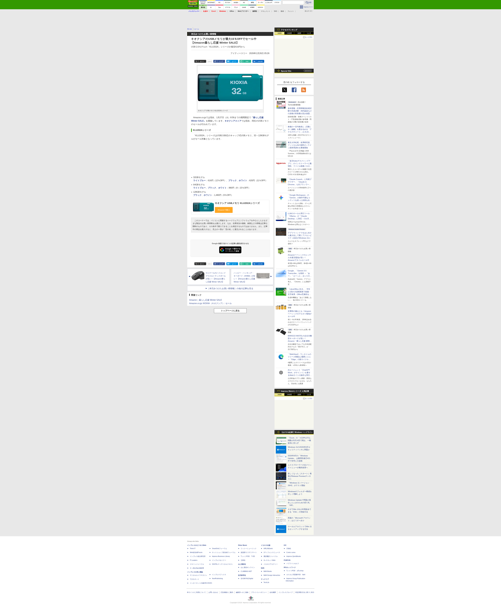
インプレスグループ (286, 592)
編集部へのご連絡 (242, 592)
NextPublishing (217, 578)
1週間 (299, 33)
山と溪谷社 (242, 564)
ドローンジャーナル (197, 564)
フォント (291, 11)
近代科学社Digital (247, 578)
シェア (221, 61)
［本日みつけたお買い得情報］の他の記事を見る (230, 288)
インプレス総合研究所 (197, 556)
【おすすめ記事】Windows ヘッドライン (297, 432)
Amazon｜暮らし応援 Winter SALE (205, 300)
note (247, 61)
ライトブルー (199, 180)
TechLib (266, 582)
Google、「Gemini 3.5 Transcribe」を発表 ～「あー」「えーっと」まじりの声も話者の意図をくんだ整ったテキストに (300, 276)
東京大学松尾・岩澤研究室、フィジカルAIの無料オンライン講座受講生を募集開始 (300, 145)
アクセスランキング (289, 30)
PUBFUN (287, 560)
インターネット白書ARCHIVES (201, 583)
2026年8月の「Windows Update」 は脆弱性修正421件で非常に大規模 (299, 458)
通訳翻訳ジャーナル (271, 556)
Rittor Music (242, 545)
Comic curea (290, 552)
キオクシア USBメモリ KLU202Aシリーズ (237, 203)
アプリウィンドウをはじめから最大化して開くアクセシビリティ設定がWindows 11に (300, 235)
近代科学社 (242, 575)
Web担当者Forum (196, 552)
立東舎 (243, 560)
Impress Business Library (221, 556)
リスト (209, 61)
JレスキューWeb (269, 560)
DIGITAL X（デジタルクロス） (222, 564)
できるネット (194, 579)
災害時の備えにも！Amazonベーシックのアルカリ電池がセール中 (300, 313)
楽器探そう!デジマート (249, 552)
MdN (262, 568)
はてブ (234, 61)
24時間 (289, 33)
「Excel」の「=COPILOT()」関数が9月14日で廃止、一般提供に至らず (300, 440)
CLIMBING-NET (246, 571)
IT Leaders (193, 560)
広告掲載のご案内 (227, 592)
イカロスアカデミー (271, 564)
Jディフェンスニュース (272, 552)
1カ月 (309, 33)
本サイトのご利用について (196, 592)
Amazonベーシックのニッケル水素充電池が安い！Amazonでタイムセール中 (299, 257)
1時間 (280, 33)
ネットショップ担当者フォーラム (223, 552)
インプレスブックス (219, 575)
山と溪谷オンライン (248, 567)
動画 (282, 11)
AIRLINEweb (268, 548)
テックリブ (265, 579)
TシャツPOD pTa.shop (294, 571)
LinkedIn (260, 61)
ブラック (232, 180)
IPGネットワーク (290, 567)
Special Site (286, 71)
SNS (275, 11)
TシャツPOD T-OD (248, 556)
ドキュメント (265, 11)
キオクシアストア (233, 121)
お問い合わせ (213, 592)
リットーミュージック (248, 548)
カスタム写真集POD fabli (295, 575)
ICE (285, 545)
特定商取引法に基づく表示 (304, 592)
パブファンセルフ (292, 563)
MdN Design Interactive (272, 575)
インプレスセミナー (219, 560)
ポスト (202, 61)
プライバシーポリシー (259, 592)
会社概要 (273, 592)
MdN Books (268, 571)
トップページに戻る (230, 311)
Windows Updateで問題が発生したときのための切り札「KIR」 (299, 502)
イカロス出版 (265, 545)
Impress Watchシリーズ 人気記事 (295, 391)
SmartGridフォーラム (219, 548)
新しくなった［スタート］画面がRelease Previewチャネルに (300, 476)
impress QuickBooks (293, 556)
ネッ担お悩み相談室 (197, 568)
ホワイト (243, 180)
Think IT (192, 548)
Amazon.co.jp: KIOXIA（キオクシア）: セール (210, 303)
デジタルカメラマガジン (198, 575)
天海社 (288, 548)
